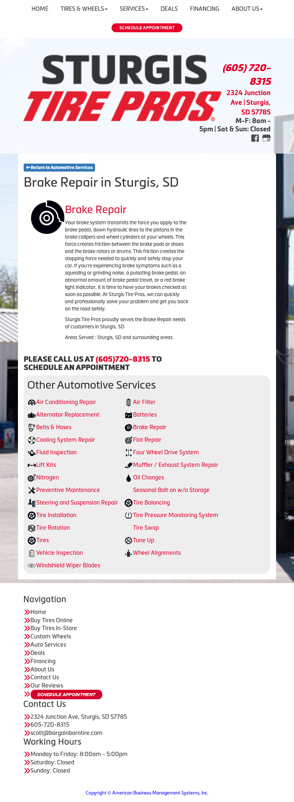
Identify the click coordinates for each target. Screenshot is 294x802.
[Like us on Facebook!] (255, 138)
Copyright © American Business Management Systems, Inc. (147, 793)
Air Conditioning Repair (66, 402)
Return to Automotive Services (61, 167)
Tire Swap (146, 527)
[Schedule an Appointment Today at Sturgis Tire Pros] (147, 28)
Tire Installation (56, 515)
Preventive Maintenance (68, 490)
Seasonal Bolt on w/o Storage (171, 490)
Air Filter (144, 402)
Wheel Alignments (157, 552)
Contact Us (44, 677)
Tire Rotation (53, 527)
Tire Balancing (151, 502)
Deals (37, 652)
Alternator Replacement (67, 414)
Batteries (145, 414)
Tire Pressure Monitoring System (175, 515)
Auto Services (48, 644)
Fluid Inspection (56, 452)
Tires (42, 540)
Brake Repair (149, 427)
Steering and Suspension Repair (77, 502)
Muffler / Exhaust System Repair (175, 464)
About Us (42, 669)
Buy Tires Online (51, 620)
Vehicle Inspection (59, 552)
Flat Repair (147, 439)
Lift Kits (46, 464)
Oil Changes (148, 477)
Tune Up (143, 540)
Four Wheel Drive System (166, 452)
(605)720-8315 (123, 359)
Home (38, 612)
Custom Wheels (50, 636)
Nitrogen (47, 477)
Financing (43, 661)
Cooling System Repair (65, 439)
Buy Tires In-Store (53, 628)
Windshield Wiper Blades (68, 565)
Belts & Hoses (53, 427)
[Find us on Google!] (266, 138)
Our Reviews (46, 685)
